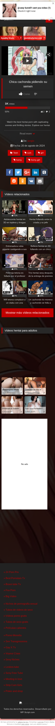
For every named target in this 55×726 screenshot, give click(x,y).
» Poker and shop (13, 691)
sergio (31, 141)
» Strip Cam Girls (13, 685)
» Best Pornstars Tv (14, 578)
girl (42, 153)
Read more (26, 133)
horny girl (35, 160)
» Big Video (10, 596)
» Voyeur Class (12, 653)
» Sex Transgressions (15, 641)
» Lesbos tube (11, 667)
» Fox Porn (10, 590)
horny (19, 160)
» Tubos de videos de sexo (18, 610)
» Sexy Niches (11, 659)
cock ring (41, 722)
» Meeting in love (13, 679)
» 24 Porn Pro (11, 572)
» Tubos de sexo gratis (16, 622)
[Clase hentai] (27, 703)
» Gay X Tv (10, 647)
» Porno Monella (13, 635)
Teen (15, 153)
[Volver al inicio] (45, 717)
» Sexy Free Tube (13, 673)
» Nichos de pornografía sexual (20, 603)
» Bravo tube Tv (12, 584)
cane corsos (25, 724)
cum (29, 153)
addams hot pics (23, 722)
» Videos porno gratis (15, 616)
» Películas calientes (15, 628)
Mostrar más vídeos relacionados (27, 312)
